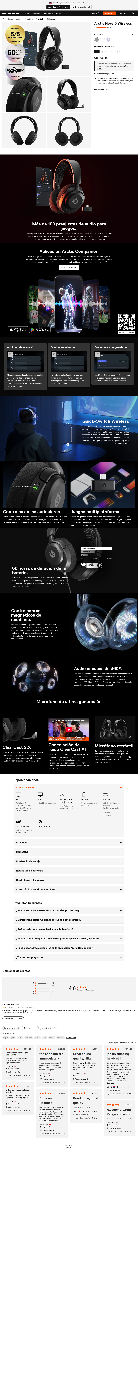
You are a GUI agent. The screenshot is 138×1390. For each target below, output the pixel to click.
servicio (51, 1038)
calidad (20, 1038)
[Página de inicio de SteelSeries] (12, 13)
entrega (37, 1038)
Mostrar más (71, 1038)
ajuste (13, 1038)
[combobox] (30, 1028)
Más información (70, 268)
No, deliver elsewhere (79, 7)
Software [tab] (36, 13)
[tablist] (38, 13)
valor (44, 1038)
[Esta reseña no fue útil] (29, 1075)
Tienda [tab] (26, 13)
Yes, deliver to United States (58, 7)
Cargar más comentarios (69, 1146)
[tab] (96, 13)
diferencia (28, 1038)
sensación (60, 1038)
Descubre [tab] (47, 13)
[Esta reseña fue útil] (25, 1075)
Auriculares (31, 19)
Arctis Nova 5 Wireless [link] (46, 19)
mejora (5, 1038)
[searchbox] (9, 1028)
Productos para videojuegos (13, 19)
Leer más (110, 1083)
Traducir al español (13, 1072)
